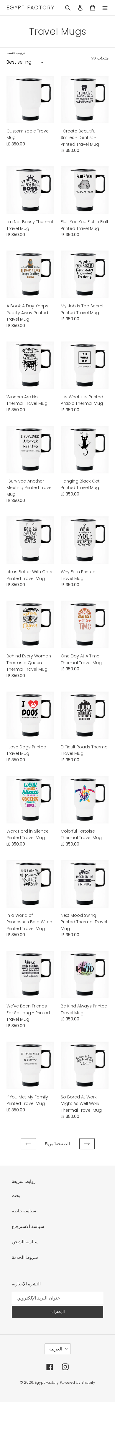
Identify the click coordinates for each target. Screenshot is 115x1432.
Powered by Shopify (77, 1382)
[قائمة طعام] (105, 7)
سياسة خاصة (24, 1211)
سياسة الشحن (25, 1242)
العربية (55, 1348)
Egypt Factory (30, 7)
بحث (16, 1195)
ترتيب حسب (15, 52)
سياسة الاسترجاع (28, 1226)
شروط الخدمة (25, 1257)
